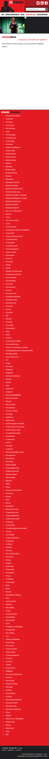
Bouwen (9, 176)
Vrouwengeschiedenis (13, 700)
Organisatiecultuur (12, 538)
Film (7, 316)
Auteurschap (10, 151)
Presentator (10, 573)
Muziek (8, 496)
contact (18, 750)
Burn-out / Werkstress (14, 211)
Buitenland (9, 179)
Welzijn (8, 715)
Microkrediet (10, 477)
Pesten (8, 560)
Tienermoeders (11, 649)
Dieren (8, 268)
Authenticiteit (11, 154)
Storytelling (10, 633)
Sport (8, 623)
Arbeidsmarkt (11, 138)
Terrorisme (10, 646)
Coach (8, 224)
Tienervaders (10, 652)
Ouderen (9, 544)
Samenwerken (11, 601)
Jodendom (10, 389)
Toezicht (9, 661)
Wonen (8, 725)
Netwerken (10, 506)
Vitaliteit (9, 690)
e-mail (20, 748)
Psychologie (10, 582)
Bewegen (9, 166)
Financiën (9, 322)
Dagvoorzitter (11, 252)
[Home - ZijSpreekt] (12, 6)
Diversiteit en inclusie (13, 274)
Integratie (9, 370)
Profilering (9, 579)
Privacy (8, 576)
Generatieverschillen (13, 341)
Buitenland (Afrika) (12, 182)
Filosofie (9, 319)
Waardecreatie (11, 706)
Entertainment (11, 303)
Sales (7, 598)
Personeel (9, 557)
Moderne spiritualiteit (14, 490)
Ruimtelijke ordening (13, 595)
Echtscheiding (11, 281)
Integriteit (9, 373)
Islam (8, 385)
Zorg (7, 731)
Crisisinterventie (12, 246)
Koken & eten (10, 404)
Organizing (10, 541)
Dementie (9, 262)
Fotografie (9, 325)
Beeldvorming (11, 160)
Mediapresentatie (12, 471)
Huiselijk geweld (11, 354)
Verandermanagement (14, 674)
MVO (8, 500)
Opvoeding (10, 535)
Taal (7, 636)
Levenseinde (10, 436)
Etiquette (9, 306)
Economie (9, 284)
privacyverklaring (27, 754)
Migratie (9, 481)
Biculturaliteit (10, 170)
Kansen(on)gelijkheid (13, 395)
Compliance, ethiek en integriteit (17, 230)
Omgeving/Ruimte (12, 516)
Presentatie (10, 569)
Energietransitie (11, 300)
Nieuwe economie (12, 509)
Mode (8, 487)
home (4, 750)
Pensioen (9, 550)
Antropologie (10, 135)
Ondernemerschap (12, 519)
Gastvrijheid (10, 328)
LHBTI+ (8, 443)
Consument (10, 233)
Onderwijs (9, 522)
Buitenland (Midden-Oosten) (16, 198)
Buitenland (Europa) (13, 192)
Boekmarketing (11, 173)
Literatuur (9, 446)
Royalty (8, 592)
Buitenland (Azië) (12, 185)
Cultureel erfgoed (12, 249)
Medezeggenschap (12, 468)
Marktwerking (11, 465)
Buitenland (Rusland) (13, 201)
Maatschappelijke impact (15, 452)
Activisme (9, 122)
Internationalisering (13, 376)
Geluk (8, 335)
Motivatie (9, 493)
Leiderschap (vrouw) (13, 430)
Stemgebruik (10, 630)
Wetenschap (10, 722)
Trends (8, 665)
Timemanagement (12, 655)
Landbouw (9, 417)
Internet (9, 379)
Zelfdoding (10, 728)
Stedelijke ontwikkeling (14, 627)
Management (10, 455)
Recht (8, 585)
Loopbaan (9, 449)
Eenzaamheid (10, 287)
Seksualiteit (10, 608)
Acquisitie (9, 119)
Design (8, 265)
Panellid (8, 547)
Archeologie (10, 141)
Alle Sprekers (10, 128)
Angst (8, 131)
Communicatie (11, 227)
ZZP (7, 734)
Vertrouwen (10, 681)
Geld (7, 331)
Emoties (9, 290)
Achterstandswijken (13, 116)
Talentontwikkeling (12, 639)
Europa (8, 309)
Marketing (9, 462)
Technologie (10, 642)
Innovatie (9, 366)
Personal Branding (12, 554)
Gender (8, 338)
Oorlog (8, 531)
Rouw (8, 588)
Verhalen (9, 677)
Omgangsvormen (12, 512)
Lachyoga (9, 414)
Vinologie (9, 687)
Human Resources (12, 357)
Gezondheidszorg (12, 344)
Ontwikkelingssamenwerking (16, 528)
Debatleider (10, 255)
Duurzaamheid (11, 277)
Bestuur (8, 163)
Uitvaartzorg (10, 668)
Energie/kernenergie (13, 297)
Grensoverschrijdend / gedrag (17, 347)
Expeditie (9, 312)
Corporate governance (14, 236)
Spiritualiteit (10, 620)
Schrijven (9, 604)
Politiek (8, 563)
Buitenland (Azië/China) (14, 189)
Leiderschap (10, 420)
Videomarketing (11, 684)
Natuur (8, 503)
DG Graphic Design (31, 756)
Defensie (9, 258)
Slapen (8, 611)
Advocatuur (10, 125)
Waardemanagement (13, 709)
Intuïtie (8, 382)
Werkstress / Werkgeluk (14, 719)
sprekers (11, 750)
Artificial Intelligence (13, 147)
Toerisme (9, 658)
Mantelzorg (10, 458)
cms (45, 754)
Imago (8, 363)
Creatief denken (11, 239)
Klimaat (8, 401)
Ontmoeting (10, 525)
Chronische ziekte (12, 220)
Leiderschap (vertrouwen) (15, 427)
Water (8, 712)
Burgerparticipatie (12, 208)
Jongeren (9, 392)
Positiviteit (10, 566)
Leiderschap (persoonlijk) (15, 423)
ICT (7, 360)
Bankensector (11, 157)
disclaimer (38, 754)
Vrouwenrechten (12, 703)
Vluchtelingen (10, 693)
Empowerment (11, 293)
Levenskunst (10, 439)
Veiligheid (9, 671)
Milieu (8, 484)
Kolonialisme (10, 408)
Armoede (9, 144)
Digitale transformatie (14, 271)
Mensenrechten (11, 474)
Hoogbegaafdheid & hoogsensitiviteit (19, 350)
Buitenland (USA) (12, 204)
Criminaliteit (10, 243)
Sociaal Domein (11, 614)
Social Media (10, 617)
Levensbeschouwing (13, 433)
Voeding (9, 696)
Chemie (8, 214)
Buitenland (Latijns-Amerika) (16, 195)
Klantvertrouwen (12, 398)
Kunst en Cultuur (12, 411)
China (8, 217)
